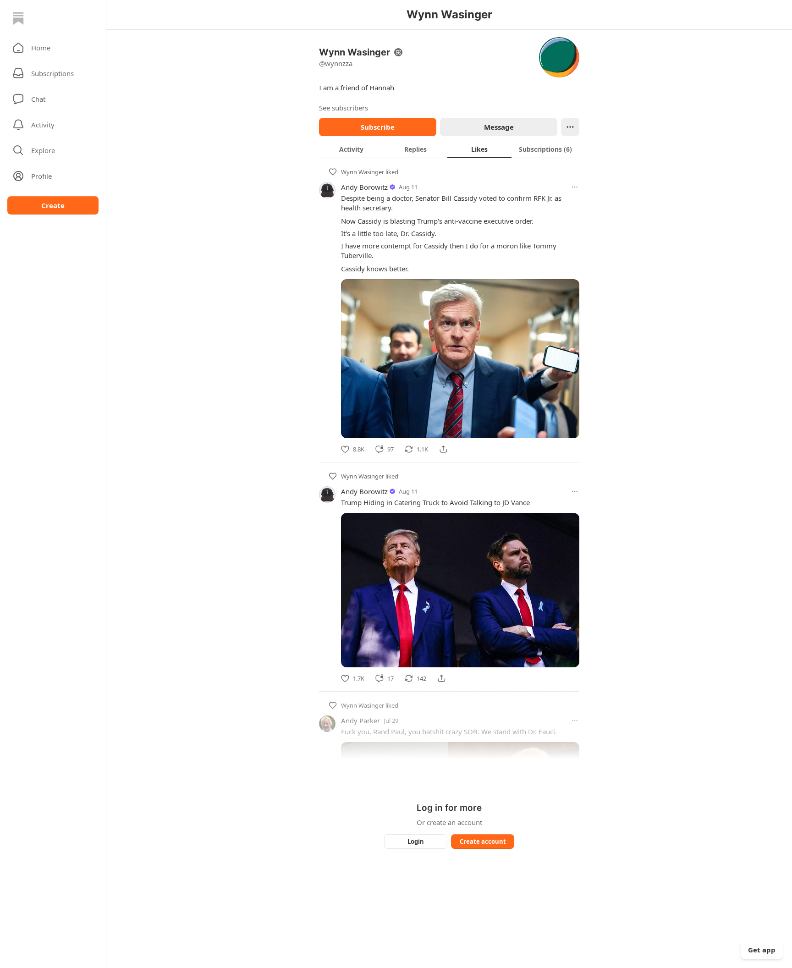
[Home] (18, 18)
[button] (53, 48)
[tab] (351, 149)
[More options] (574, 187)
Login (415, 841)
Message (499, 127)
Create (53, 205)
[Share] (443, 449)
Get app (762, 949)
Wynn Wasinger (362, 172)
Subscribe (378, 127)
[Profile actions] (570, 127)
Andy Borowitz (364, 187)
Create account (483, 841)
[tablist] (449, 149)
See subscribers (343, 107)
